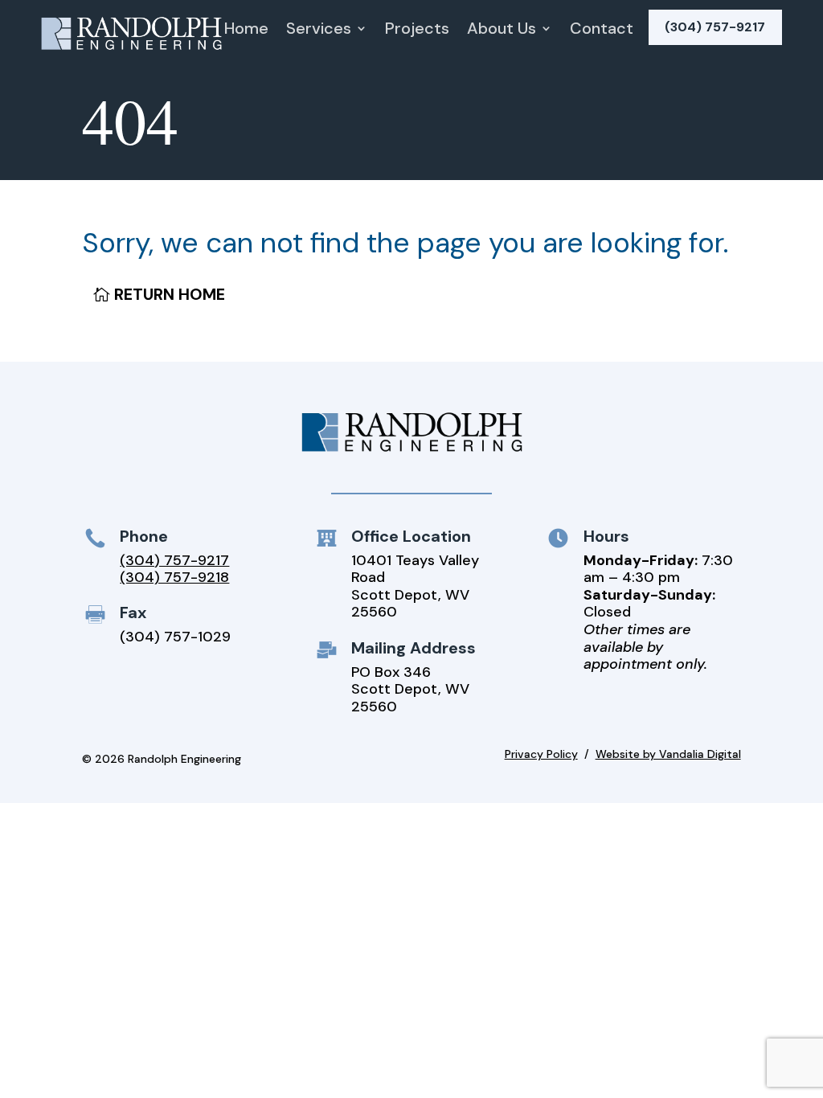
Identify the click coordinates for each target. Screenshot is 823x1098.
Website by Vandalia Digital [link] (668, 754)
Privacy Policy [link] (541, 754)
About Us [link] (501, 31)
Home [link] (246, 31)
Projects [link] (417, 31)
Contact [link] (601, 31)
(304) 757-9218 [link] (174, 577)
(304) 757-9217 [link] (174, 560)
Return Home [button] (169, 294)
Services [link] (318, 31)
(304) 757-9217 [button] (715, 26)
